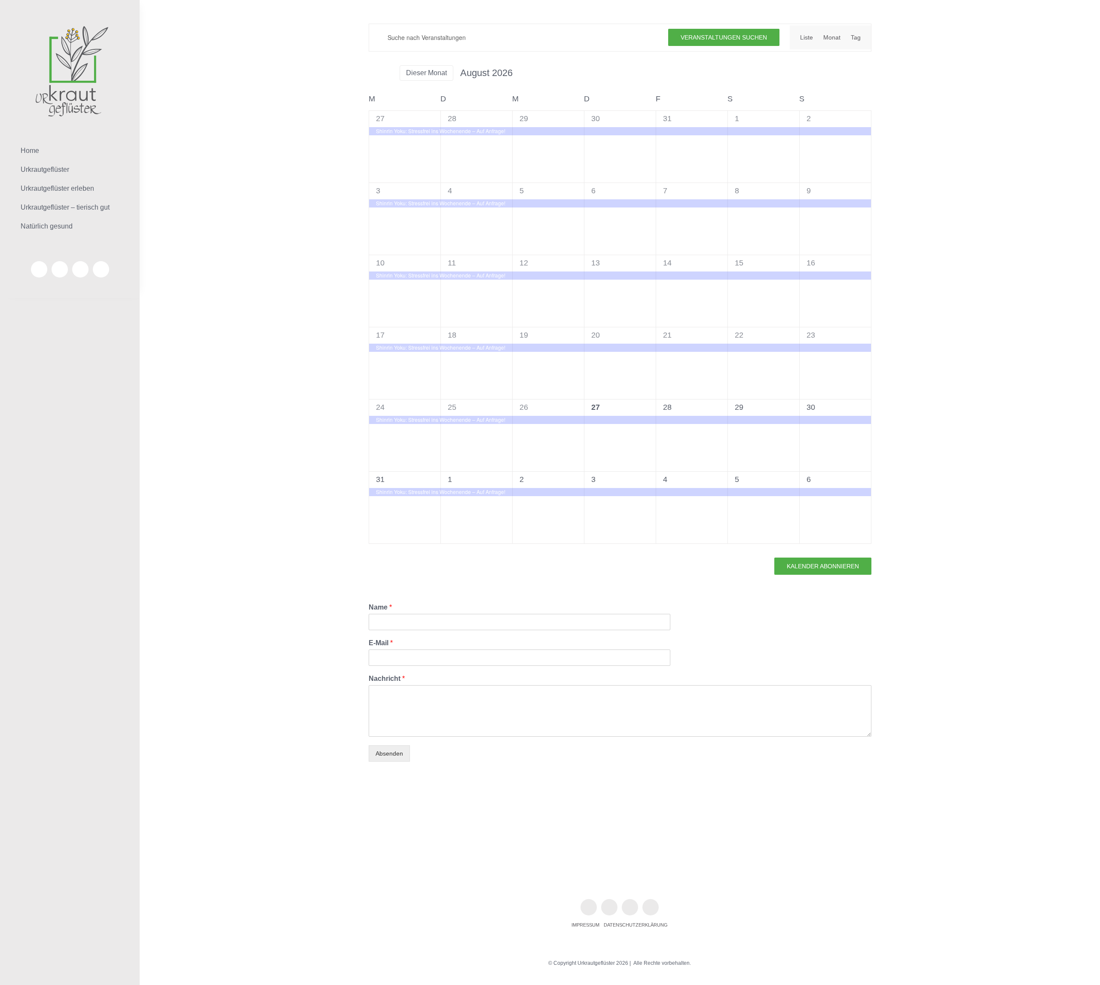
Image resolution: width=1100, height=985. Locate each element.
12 (523, 263)
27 (380, 118)
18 (452, 335)
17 (380, 335)
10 (380, 263)
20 (595, 335)
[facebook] (39, 269)
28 (452, 118)
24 (380, 407)
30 (595, 118)
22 (739, 335)
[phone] (101, 269)
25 (452, 407)
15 (739, 263)
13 (595, 263)
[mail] (80, 269)
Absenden (389, 753)
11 (452, 263)
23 (811, 335)
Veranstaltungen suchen (724, 37)
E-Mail (381, 643)
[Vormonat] (374, 73)
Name (380, 607)
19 (523, 335)
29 (523, 118)
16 (811, 263)
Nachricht (387, 678)
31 (667, 118)
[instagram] (60, 269)
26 (523, 407)
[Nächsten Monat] (387, 73)
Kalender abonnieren (823, 566)
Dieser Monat (426, 72)
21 (667, 335)
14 (667, 263)
